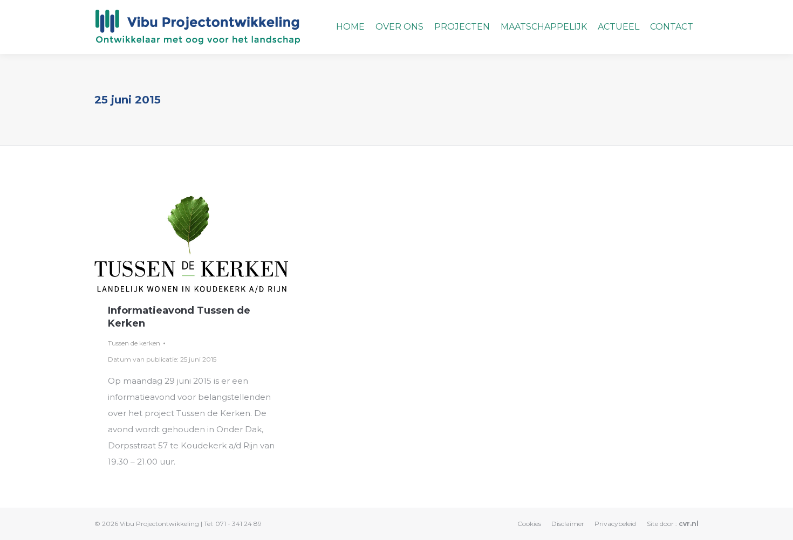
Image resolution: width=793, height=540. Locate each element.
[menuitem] (350, 27)
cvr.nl (689, 524)
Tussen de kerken (134, 343)
